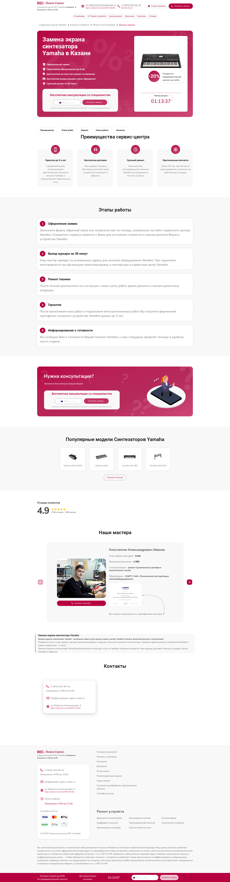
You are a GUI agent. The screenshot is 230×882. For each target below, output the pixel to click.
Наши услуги (103, 780)
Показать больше (115, 477)
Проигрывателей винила (142, 822)
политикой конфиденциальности (99, 108)
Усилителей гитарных (173, 822)
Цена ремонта (115, 16)
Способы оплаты (105, 793)
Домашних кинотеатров (109, 818)
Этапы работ (67, 130)
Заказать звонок (182, 6)
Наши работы (102, 130)
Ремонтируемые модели (109, 775)
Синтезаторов (169, 818)
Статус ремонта (158, 6)
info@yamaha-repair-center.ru (60, 781)
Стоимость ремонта (107, 751)
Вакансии (129, 16)
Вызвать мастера (83, 603)
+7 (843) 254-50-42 (131, 5)
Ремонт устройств (98, 16)
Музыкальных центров (109, 827)
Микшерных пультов (140, 818)
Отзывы (152, 16)
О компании (79, 16)
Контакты (141, 16)
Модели (84, 130)
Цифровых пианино (107, 822)
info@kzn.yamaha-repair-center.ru (68, 698)
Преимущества (47, 130)
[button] (189, 582)
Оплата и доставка (106, 756)
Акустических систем (140, 827)
